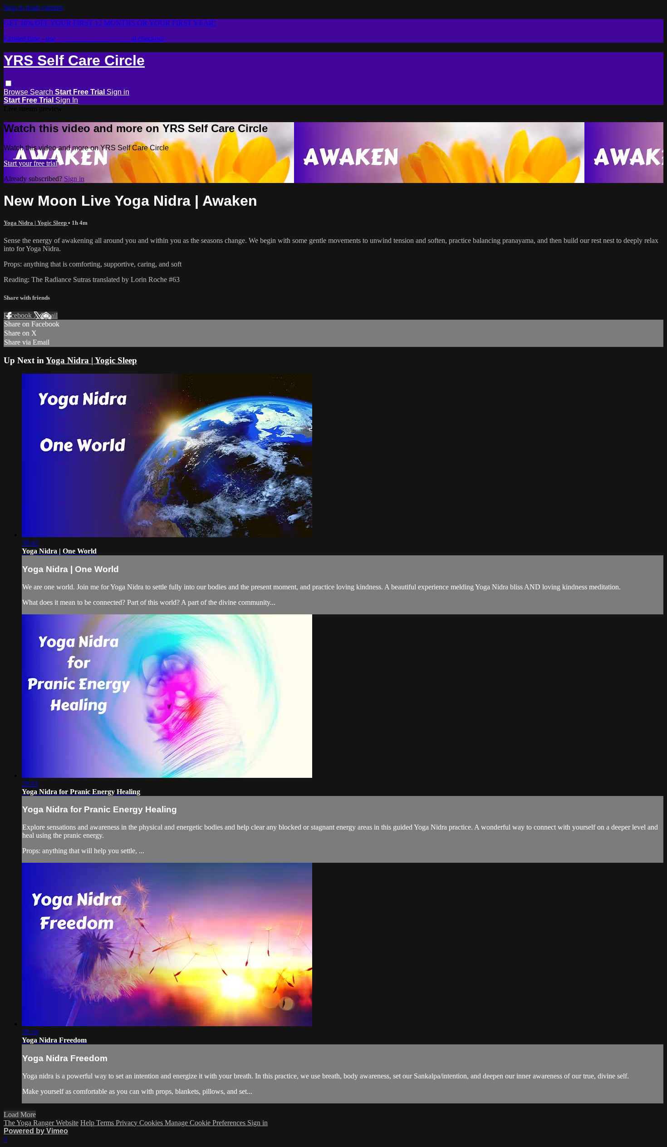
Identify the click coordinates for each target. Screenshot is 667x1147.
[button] (8, 83)
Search (42, 92)
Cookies (152, 1123)
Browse (17, 92)
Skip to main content (33, 7)
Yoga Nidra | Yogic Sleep (36, 222)
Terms (106, 1123)
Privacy (127, 1123)
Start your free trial (30, 163)
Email (49, 315)
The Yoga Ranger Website (41, 1123)
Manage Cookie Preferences (206, 1123)
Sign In (66, 100)
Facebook (19, 315)
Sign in (118, 92)
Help (88, 1123)
